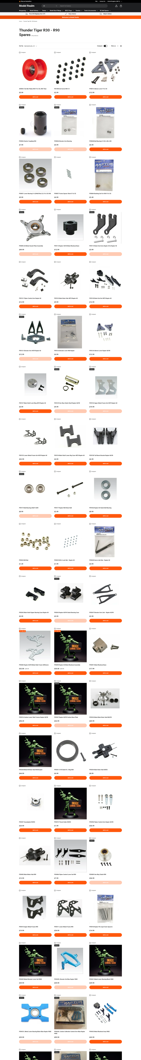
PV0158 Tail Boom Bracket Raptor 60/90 (101, 455)
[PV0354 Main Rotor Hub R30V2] (105, 751)
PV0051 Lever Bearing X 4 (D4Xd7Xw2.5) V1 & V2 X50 (35, 193)
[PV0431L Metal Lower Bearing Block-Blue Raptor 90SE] (35, 1013)
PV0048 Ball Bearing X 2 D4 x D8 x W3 (100, 141)
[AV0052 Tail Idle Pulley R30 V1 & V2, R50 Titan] (35, 70)
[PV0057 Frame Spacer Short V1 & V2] (70, 175)
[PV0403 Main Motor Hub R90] (35, 856)
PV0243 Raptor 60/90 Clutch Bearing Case (66, 612)
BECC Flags (68, 10)
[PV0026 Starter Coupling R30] (35, 122)
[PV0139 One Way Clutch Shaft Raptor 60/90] (70, 384)
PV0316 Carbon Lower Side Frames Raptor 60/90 (33, 717)
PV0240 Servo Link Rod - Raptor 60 (99, 560)
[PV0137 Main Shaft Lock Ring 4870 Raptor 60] (35, 384)
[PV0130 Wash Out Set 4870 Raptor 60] (105, 279)
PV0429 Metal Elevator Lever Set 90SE (30, 979)
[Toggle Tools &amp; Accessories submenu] (97, 11)
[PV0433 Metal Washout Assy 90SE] (105, 1013)
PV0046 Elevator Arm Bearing (63, 141)
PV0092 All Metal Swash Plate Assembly (31, 246)
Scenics (78, 10)
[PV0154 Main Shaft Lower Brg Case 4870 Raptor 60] (70, 437)
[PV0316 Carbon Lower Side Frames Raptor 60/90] (35, 699)
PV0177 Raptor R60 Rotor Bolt (63, 508)
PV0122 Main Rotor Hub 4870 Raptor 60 (66, 298)
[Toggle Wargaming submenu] (27, 11)
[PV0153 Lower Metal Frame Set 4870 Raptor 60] (35, 437)
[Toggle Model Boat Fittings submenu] (62, 11)
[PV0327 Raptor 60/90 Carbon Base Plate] (70, 699)
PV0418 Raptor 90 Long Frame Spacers (101, 927)
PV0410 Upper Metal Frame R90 (28, 927)
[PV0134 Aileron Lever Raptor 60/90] (105, 332)
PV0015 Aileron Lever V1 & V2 (98, 89)
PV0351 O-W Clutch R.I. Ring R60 (64, 769)
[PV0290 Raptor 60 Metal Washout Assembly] (70, 646)
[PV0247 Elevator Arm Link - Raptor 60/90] (105, 594)
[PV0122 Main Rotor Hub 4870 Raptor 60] (70, 279)
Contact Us (102, 1)
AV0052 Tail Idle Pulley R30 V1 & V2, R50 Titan (32, 89)
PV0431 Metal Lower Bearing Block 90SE (101, 979)
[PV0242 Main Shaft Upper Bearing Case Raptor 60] (35, 594)
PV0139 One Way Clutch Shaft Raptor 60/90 (67, 403)
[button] (121, 6)
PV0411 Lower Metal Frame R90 (63, 927)
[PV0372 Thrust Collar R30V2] (70, 803)
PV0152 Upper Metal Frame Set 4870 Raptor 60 (103, 403)
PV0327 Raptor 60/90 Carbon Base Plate (66, 717)
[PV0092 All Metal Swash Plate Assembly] (35, 227)
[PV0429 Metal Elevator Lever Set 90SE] (35, 960)
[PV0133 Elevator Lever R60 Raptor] (70, 332)
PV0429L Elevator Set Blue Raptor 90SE (66, 979)
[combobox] (74, 6)
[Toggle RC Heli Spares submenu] (110, 11)
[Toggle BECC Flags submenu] (73, 11)
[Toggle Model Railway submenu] (40, 11)
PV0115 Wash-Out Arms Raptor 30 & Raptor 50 (103, 246)
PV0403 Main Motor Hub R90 (27, 874)
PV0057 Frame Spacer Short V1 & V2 (65, 193)
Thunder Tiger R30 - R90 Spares (30, 21)
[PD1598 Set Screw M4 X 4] (70, 70)
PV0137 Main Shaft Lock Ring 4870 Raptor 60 (32, 403)
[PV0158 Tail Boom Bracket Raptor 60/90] (105, 437)
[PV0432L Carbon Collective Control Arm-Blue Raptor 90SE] (70, 1013)
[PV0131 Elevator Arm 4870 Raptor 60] (35, 332)
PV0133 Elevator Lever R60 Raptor (64, 350)
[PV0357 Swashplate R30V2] (35, 803)
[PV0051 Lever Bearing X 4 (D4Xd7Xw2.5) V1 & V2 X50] (35, 175)
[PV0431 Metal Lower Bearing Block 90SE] (105, 960)
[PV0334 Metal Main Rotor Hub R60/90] (105, 699)
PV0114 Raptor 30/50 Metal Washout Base (66, 246)
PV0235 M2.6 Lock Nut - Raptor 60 (64, 560)
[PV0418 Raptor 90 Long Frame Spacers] (105, 908)
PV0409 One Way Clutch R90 (97, 874)
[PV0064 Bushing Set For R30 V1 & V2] (105, 175)
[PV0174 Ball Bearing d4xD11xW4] (35, 489)
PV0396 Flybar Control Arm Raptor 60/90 (101, 822)
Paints (44, 10)
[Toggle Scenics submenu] (82, 11)
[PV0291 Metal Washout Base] (105, 646)
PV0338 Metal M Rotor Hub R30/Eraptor (30, 769)
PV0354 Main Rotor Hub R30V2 (98, 769)
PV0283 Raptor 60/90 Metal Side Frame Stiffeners (34, 665)
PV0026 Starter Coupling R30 (27, 141)
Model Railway (34, 10)
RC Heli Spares (104, 10)
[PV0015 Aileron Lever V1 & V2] (105, 70)
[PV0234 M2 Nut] (35, 541)
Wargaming (22, 10)
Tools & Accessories (90, 10)
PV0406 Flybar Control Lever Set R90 (65, 874)
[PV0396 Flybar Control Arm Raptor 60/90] (105, 803)
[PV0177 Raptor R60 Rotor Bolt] (70, 489)
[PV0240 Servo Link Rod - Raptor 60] (105, 541)
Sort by (21, 46)
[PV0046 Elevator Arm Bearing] (70, 122)
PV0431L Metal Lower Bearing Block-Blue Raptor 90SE (35, 1031)
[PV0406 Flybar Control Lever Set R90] (70, 856)
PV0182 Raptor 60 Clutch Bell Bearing (100, 508)
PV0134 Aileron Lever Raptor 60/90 (99, 350)
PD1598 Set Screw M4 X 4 (62, 89)
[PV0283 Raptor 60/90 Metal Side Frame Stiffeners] (35, 646)
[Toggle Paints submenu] (47, 11)
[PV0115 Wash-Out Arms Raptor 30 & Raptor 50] (105, 227)
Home (20, 21)
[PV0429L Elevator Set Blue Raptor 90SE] (70, 960)
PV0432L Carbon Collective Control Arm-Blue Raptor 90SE (69, 1032)
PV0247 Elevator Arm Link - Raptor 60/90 (101, 612)
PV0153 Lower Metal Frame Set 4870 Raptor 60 (33, 455)
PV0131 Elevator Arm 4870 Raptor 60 (30, 350)
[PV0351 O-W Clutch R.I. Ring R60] (70, 751)
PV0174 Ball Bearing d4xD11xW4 (28, 508)
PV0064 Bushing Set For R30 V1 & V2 (100, 193)
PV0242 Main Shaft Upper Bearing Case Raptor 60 (34, 612)
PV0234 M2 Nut (23, 560)
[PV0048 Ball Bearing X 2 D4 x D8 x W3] (105, 122)
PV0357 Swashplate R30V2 (27, 822)
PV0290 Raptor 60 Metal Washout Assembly (67, 665)
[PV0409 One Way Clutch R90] (105, 856)
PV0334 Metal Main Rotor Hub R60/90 (100, 717)
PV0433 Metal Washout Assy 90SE (99, 1031)
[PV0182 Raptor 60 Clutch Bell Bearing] (105, 489)
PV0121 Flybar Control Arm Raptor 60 (30, 298)
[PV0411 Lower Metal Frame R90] (70, 908)
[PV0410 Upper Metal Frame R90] (35, 908)
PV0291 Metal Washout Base (97, 665)
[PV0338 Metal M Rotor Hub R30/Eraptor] (35, 751)
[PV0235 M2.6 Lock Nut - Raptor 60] (70, 541)
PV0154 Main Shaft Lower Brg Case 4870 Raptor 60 (69, 455)
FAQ (96, 1)
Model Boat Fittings (55, 10)
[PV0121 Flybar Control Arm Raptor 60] (35, 279)
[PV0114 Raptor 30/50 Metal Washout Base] (70, 227)
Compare (99, 46)
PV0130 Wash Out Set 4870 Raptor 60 (100, 298)
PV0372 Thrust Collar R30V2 (62, 822)
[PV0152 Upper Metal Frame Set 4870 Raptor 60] (105, 384)
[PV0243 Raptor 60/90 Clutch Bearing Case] (70, 594)
